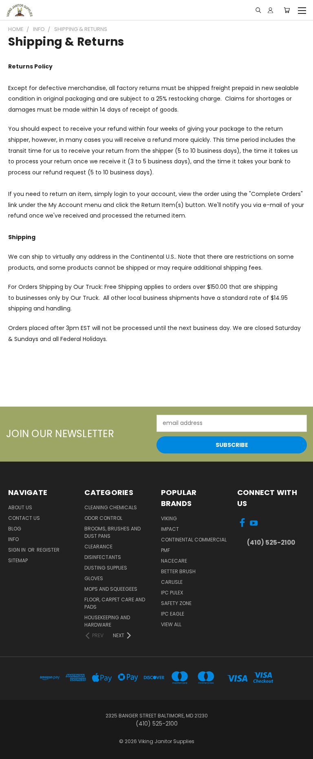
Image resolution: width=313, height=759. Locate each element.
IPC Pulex (172, 592)
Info (13, 539)
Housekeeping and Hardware (107, 621)
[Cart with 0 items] (286, 10)
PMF (165, 550)
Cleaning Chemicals (110, 507)
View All (171, 624)
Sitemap (18, 560)
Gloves (93, 578)
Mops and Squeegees (110, 588)
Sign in (17, 549)
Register (48, 549)
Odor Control (103, 518)
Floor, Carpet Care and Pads (114, 603)
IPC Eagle (172, 613)
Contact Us (24, 518)
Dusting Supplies (105, 567)
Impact (170, 529)
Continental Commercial (194, 539)
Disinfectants (102, 557)
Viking (169, 518)
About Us (20, 507)
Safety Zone (176, 603)
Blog (14, 528)
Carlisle (172, 582)
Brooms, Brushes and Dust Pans (112, 532)
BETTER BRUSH (178, 571)
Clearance (98, 546)
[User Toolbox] (270, 10)
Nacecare (174, 560)
